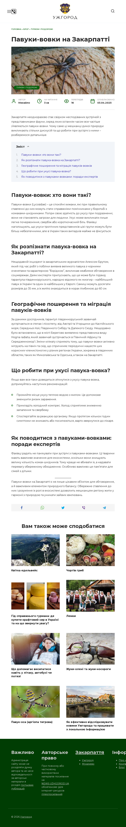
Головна (16, 29)
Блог (26, 29)
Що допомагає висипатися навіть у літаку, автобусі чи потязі (31, 672)
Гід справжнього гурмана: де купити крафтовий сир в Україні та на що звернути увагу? (35, 619)
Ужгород (88, 760)
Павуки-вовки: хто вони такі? (41, 154)
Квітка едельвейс (24, 570)
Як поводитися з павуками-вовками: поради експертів (59, 176)
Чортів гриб (75, 570)
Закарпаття (89, 752)
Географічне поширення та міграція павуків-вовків (56, 165)
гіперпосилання (52, 794)
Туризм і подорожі (42, 29)
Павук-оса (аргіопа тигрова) (31, 722)
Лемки (71, 616)
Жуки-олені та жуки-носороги (88, 668)
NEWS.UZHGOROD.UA (55, 783)
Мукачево (88, 763)
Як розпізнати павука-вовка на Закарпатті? (50, 160)
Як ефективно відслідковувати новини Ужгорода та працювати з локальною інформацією (90, 725)
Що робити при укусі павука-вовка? (46, 171)
